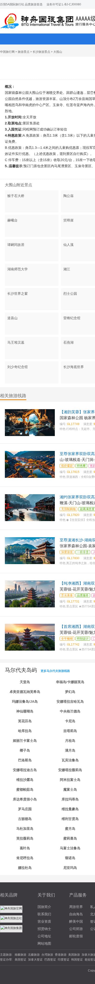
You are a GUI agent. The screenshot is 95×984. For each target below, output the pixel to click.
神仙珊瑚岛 (24, 711)
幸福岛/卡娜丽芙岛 (70, 682)
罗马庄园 (25, 809)
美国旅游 (74, 954)
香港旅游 (60, 954)
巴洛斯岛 (25, 760)
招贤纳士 (44, 929)
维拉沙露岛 (24, 780)
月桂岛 (70, 741)
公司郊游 (76, 929)
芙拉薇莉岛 (24, 838)
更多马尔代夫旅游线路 (55, 671)
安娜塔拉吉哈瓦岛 (70, 701)
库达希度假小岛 (25, 799)
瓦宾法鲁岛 (70, 760)
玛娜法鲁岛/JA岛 (25, 701)
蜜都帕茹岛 (24, 789)
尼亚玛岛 (70, 868)
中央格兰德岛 (70, 711)
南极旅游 (20, 954)
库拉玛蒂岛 (70, 799)
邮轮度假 (76, 936)
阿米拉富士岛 (70, 780)
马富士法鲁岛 (70, 848)
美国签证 (20, 959)
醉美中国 (76, 921)
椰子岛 (25, 750)
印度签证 (63, 959)
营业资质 (44, 921)
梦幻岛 (70, 692)
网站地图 (44, 943)
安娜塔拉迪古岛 (25, 770)
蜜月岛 (70, 829)
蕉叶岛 (25, 848)
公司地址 (44, 936)
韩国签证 (77, 959)
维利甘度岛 (70, 819)
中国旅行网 (7, 52)
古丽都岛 (25, 819)
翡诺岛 (70, 858)
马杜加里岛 (24, 829)
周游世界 (76, 907)
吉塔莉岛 (70, 731)
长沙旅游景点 (41, 52)
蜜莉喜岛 (70, 838)
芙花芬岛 (25, 721)
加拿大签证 (35, 959)
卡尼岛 (70, 721)
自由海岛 (76, 914)
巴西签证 (50, 959)
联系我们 (44, 914)
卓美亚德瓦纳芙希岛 (25, 692)
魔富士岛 (70, 789)
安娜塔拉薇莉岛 (70, 770)
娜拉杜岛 (25, 868)
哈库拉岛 (25, 731)
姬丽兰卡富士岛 (25, 741)
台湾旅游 (47, 954)
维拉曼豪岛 (70, 809)
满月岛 (70, 750)
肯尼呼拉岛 (24, 858)
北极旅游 (34, 954)
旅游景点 (23, 52)
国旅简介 (44, 907)
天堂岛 (25, 682)
